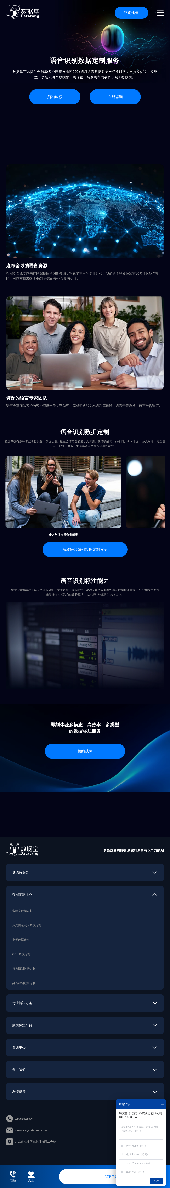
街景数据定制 (21, 939)
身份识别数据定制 (23, 983)
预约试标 (54, 96)
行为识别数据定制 (23, 968)
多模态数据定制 (22, 911)
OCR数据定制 (21, 954)
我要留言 (111, 1177)
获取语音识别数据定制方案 (85, 549)
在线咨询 (115, 96)
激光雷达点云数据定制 (26, 925)
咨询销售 (131, 12)
